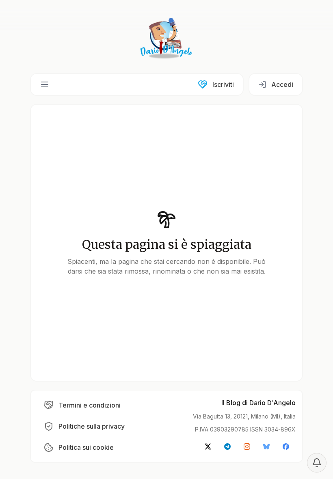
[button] (44, 84)
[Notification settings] (317, 463)
